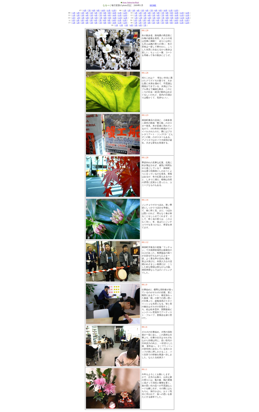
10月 (103, 10)
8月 (93, 10)
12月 (114, 10)
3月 (133, 10)
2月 (129, 10)
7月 (89, 10)
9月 (98, 10)
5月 (142, 10)
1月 (124, 10)
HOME (153, 5)
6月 (85, 10)
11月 (108, 10)
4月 (138, 10)
